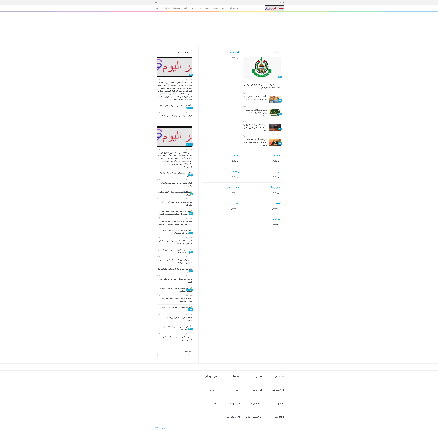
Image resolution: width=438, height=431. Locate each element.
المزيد (165, 8)
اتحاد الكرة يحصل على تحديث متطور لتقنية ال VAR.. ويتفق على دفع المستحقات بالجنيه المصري (175, 223)
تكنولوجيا (276, 187)
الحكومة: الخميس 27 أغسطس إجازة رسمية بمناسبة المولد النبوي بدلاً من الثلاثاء (255, 127)
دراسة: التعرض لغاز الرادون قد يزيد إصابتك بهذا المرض (176, 280)
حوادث (199, 8)
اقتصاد (207, 8)
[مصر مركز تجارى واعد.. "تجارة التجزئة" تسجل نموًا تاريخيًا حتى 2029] (174, 251)
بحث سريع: (188, 351)
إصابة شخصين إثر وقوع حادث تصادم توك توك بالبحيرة (176, 184)
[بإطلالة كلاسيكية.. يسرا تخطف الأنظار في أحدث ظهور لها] (174, 193)
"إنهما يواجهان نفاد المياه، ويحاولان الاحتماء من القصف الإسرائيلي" (176, 299)
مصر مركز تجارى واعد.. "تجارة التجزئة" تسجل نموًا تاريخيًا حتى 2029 (176, 261)
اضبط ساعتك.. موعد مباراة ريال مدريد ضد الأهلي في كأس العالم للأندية (175, 242)
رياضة (186, 8)
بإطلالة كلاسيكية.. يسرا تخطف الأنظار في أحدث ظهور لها (176, 203)
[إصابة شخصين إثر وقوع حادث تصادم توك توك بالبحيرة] (174, 174)
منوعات (276, 218)
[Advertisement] (219, 29)
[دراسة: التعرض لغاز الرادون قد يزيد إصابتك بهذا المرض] (174, 270)
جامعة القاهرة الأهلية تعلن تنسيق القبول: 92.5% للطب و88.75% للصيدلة (256, 113)
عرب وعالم (177, 8)
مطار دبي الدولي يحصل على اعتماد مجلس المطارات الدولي (177, 338)
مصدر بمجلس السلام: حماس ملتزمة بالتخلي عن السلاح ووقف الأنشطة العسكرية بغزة (262, 86)
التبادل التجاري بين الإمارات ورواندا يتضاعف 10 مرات (176, 319)
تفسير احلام (233, 187)
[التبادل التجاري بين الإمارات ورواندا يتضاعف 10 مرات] (174, 309)
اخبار (223, 8)
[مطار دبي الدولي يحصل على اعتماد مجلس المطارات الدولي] (174, 328)
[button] (155, 2)
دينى (237, 202)
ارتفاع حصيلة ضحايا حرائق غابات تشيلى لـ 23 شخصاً (177, 117)
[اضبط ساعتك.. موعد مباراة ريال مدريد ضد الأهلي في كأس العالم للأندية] (174, 232)
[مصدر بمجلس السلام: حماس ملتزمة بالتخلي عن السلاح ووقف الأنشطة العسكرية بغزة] (262, 68)
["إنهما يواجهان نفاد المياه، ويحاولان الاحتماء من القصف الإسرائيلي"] (174, 290)
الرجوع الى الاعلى (160, 428)
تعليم (278, 202)
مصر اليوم (232, 8)
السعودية (215, 8)
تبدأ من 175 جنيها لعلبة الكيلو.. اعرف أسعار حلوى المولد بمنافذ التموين (255, 98)
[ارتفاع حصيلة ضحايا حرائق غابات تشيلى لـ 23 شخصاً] (174, 107)
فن (193, 8)
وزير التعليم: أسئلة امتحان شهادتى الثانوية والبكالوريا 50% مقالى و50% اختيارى (255, 142)
